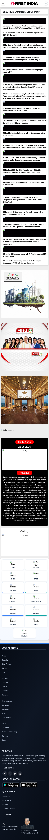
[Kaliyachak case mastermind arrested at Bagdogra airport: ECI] (24, 64)
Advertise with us (9, 809)
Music (4, 713)
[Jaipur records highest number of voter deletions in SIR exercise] (24, 177)
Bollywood (5, 705)
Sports (4, 724)
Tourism (5, 691)
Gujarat (4, 668)
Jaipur (4, 656)
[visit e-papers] (7, 432)
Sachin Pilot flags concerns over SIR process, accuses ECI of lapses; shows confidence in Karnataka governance (24, 241)
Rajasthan (5, 660)
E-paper (5, 804)
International (6, 717)
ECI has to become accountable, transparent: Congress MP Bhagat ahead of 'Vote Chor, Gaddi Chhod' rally (22, 199)
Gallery (4, 740)
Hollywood (5, 709)
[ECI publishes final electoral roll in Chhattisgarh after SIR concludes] (24, 128)
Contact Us (6, 796)
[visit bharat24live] (24, 348)
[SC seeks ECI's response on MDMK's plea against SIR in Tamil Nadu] (24, 249)
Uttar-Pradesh (7, 664)
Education (5, 728)
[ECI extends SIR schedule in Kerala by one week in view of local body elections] (24, 207)
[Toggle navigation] (3, 3)
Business (5, 695)
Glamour (5, 682)
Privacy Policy (7, 800)
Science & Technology (9, 732)
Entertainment (7, 701)
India (3, 672)
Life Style (5, 678)
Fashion (4, 687)
